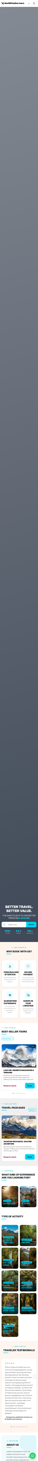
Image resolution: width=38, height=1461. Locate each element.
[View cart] (29, 3)
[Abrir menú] (34, 3)
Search (31, 924)
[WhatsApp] (33, 1456)
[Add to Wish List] (33, 1064)
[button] (34, 1055)
